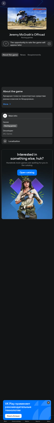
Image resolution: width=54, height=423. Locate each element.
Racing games (27, 37)
